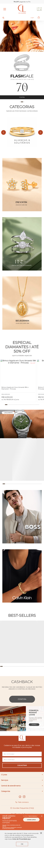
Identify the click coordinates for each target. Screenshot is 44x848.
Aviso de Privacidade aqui (21, 839)
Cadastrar (22, 765)
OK (22, 844)
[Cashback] (22, 717)
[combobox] (14, 17)
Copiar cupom (31, 819)
